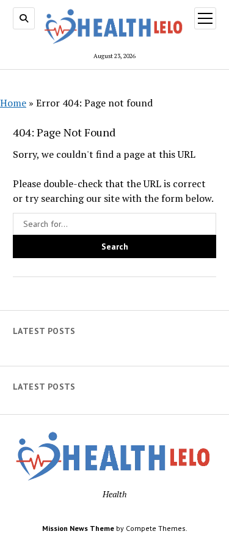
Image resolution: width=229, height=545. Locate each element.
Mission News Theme (78, 528)
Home (13, 102)
